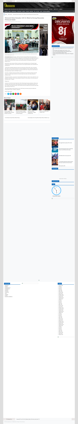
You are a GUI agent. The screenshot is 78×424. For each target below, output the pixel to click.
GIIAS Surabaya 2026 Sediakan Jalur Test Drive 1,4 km (61, 50)
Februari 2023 (61, 332)
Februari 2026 (61, 292)
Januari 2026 (61, 293)
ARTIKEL (37, 11)
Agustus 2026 (61, 285)
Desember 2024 (61, 307)
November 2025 (61, 295)
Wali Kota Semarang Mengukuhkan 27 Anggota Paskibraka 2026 (32, 112)
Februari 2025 (61, 305)
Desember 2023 (61, 321)
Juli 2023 (60, 326)
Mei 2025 (60, 302)
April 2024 (60, 316)
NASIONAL (51, 9)
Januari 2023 (61, 333)
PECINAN (27, 11)
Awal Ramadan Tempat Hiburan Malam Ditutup (12, 117)
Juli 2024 (60, 313)
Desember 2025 (61, 294)
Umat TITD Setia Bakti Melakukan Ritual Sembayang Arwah (62, 51)
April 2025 (60, 303)
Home (6, 14)
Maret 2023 (60, 331)
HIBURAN (6, 11)
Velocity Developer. (22, 421)
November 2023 (61, 322)
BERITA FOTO (56, 9)
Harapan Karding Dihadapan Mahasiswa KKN (60, 52)
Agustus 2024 (61, 312)
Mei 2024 (60, 315)
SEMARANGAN (13, 11)
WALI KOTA (10, 14)
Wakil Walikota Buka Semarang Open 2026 (65, 155)
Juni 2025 (60, 301)
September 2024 (61, 311)
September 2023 (61, 324)
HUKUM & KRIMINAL (46, 11)
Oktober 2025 (61, 296)
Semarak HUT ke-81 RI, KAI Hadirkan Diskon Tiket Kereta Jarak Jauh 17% (28, 1)
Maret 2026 (60, 291)
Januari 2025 (61, 306)
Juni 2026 (60, 287)
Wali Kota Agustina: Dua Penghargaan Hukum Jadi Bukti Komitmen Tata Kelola (9, 112)
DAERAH (23, 11)
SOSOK (41, 11)
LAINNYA (60, 9)
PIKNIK (9, 11)
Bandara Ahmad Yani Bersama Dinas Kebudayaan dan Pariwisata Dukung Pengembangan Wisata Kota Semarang (26, 9)
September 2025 (61, 297)
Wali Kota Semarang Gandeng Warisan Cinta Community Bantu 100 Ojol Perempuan (21, 112)
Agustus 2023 (61, 325)
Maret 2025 (60, 304)
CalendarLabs (65, 178)
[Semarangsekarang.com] (9, 5)
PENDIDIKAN (19, 11)
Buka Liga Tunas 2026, (62, 165)
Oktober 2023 (61, 323)
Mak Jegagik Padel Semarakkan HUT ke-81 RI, (65, 142)
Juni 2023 (60, 327)
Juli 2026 (60, 286)
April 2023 (60, 330)
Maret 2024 (60, 317)
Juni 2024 (60, 314)
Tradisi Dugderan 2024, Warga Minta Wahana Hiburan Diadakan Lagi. (38, 117)
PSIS (35, 11)
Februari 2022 (61, 334)
